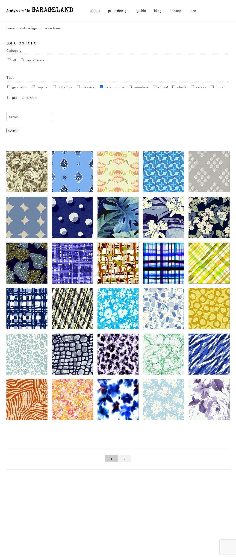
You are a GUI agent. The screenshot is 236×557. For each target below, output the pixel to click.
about (95, 10)
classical (87, 87)
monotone (140, 87)
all (13, 60)
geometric (19, 87)
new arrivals (34, 60)
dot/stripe (64, 87)
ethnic (31, 97)
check (181, 87)
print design (118, 10)
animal (162, 87)
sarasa (200, 87)
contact (176, 10)
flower (219, 87)
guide (141, 10)
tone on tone (114, 87)
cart (194, 10)
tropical (41, 87)
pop (14, 97)
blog (158, 10)
